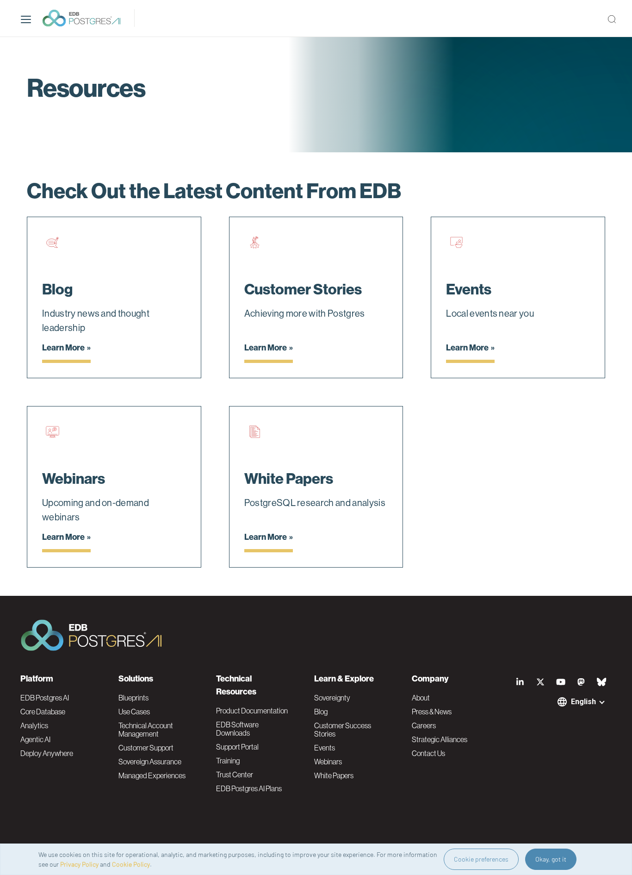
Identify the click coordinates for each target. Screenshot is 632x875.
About (421, 698)
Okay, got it (550, 859)
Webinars (328, 761)
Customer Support (145, 748)
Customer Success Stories (342, 729)
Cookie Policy (131, 864)
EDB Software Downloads (237, 728)
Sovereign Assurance (149, 761)
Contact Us (428, 753)
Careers (424, 725)
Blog (321, 711)
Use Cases (134, 711)
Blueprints (133, 698)
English (583, 701)
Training (228, 760)
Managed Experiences (152, 775)
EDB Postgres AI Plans (249, 788)
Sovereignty (332, 698)
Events (324, 748)
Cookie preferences (481, 859)
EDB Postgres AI (44, 698)
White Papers (333, 775)
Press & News (432, 711)
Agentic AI (35, 739)
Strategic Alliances (439, 739)
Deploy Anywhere (46, 753)
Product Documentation (252, 710)
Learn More (63, 348)
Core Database (42, 711)
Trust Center (234, 774)
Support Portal (237, 747)
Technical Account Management (145, 729)
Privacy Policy (79, 864)
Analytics (34, 725)
